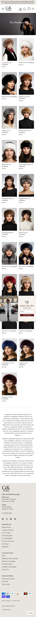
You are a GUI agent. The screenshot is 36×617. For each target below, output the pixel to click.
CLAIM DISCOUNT (27, 315)
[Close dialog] (35, 296)
